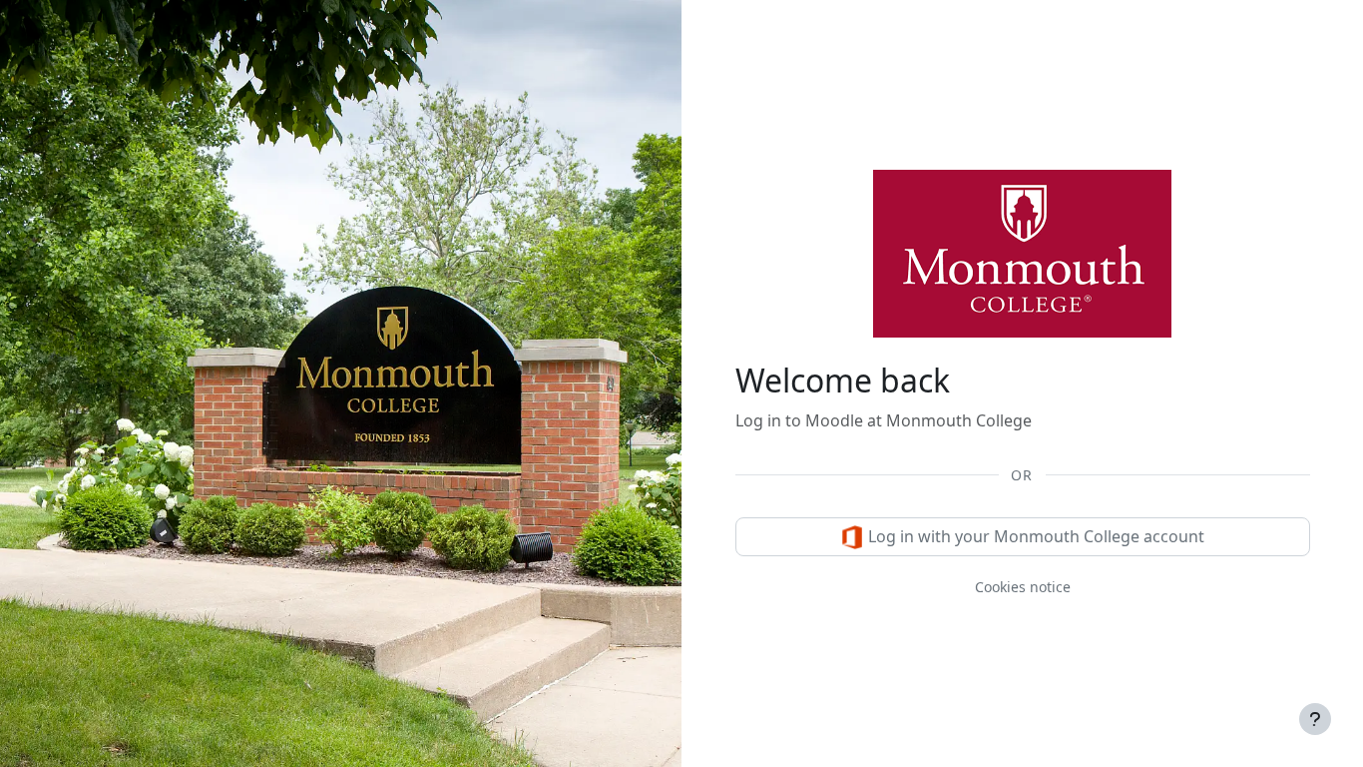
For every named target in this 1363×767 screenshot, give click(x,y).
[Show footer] (1315, 719)
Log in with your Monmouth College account (1034, 536)
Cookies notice (1023, 586)
